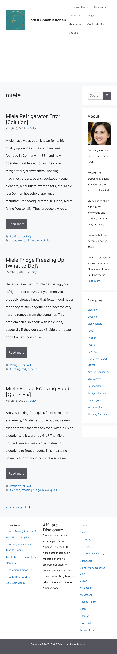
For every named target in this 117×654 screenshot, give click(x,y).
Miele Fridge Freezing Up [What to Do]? (35, 263)
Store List (85, 623)
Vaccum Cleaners (98, 407)
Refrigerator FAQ (20, 236)
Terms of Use (87, 630)
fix (11, 490)
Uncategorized (96, 400)
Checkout (85, 539)
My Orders (86, 594)
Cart (82, 532)
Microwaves (75, 24)
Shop (83, 608)
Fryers (91, 344)
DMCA (83, 580)
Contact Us (86, 546)
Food (90, 330)
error (13, 240)
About (83, 525)
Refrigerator (94, 386)
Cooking (73, 15)
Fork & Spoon (57, 644)
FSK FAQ (92, 351)
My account (86, 587)
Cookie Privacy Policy (92, 553)
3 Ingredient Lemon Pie (19, 570)
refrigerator (32, 240)
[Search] (107, 96)
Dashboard (86, 560)
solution (46, 240)
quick (53, 490)
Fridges (90, 15)
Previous (14, 507)
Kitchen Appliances (78, 7)
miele (20, 240)
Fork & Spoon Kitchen (47, 20)
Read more (17, 224)
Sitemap (84, 616)
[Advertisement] (58, 62)
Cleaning (73, 32)
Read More (94, 280)
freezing (15, 369)
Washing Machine (95, 24)
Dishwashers (100, 7)
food (17, 490)
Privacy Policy (88, 601)
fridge (25, 369)
